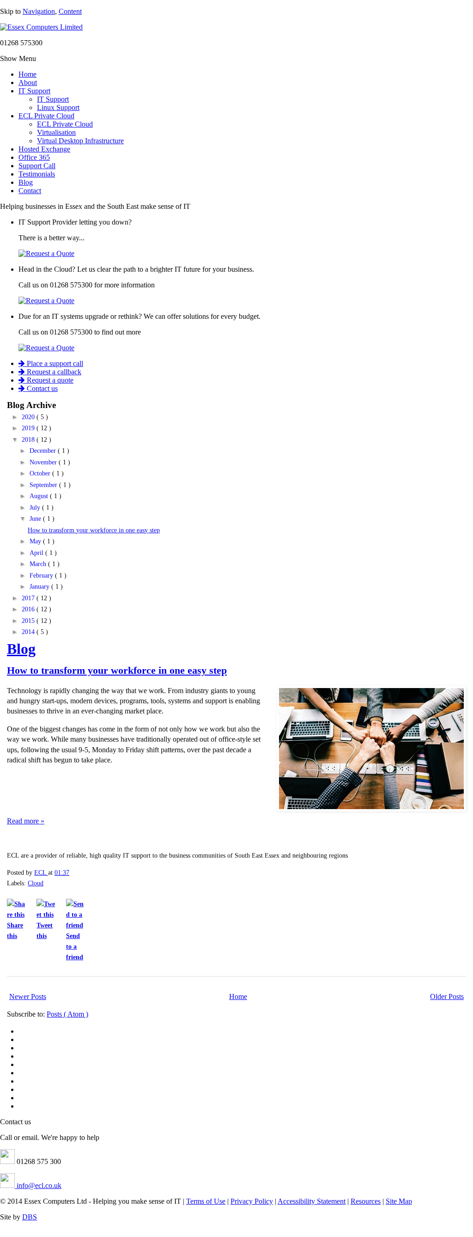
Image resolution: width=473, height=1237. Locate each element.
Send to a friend (74, 946)
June (36, 518)
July (36, 507)
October (41, 473)
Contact (29, 191)
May (36, 541)
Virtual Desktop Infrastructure (80, 141)
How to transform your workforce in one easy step (94, 530)
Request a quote (49, 380)
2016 (29, 609)
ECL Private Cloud (46, 116)
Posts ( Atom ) (67, 1014)
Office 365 (34, 157)
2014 (29, 631)
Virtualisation (56, 132)
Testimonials (36, 174)
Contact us (41, 388)
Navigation (39, 11)
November (44, 462)
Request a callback (53, 372)
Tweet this (44, 930)
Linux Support (58, 107)
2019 (29, 428)
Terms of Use (205, 1201)
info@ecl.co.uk (38, 1185)
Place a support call (54, 363)
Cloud (35, 883)
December (44, 450)
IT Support (34, 91)
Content (70, 11)
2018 (29, 439)
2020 (29, 417)
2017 (29, 598)
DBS (29, 1217)
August (40, 496)
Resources (366, 1201)
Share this (15, 930)
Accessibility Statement (312, 1201)
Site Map (399, 1201)
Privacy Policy (251, 1201)
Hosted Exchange (44, 149)
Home (27, 74)
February (42, 575)
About (27, 82)
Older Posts (447, 996)
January (40, 586)
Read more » (25, 821)
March (39, 564)
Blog (25, 182)
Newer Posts (27, 996)
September (44, 484)
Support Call (36, 166)
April (37, 552)
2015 (29, 620)
